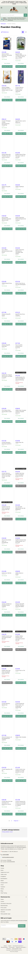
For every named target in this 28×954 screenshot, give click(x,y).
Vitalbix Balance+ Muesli (19, 573)
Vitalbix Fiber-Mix (19, 442)
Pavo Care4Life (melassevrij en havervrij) (18, 346)
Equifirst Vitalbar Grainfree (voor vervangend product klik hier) (20, 638)
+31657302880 (5, 854)
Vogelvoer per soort (5, 872)
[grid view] (22, 32)
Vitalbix (16, 187)
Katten (2, 870)
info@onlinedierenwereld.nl (8, 857)
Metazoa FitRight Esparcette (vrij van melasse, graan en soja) (7, 89)
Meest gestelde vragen (5, 914)
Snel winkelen (7, 63)
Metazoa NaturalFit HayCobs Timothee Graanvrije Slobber (19, 605)
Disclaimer (3, 911)
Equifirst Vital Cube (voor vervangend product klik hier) (6, 672)
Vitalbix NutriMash (19, 186)
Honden (2, 868)
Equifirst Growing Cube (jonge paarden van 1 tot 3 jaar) (20, 541)
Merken (2, 888)
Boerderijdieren (4, 878)
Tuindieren (3, 886)
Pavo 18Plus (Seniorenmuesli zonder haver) (7, 251)
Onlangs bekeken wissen (7, 831)
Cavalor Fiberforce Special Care (6, 704)
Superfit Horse (18, 59)
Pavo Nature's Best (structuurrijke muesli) (6, 411)
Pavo (3, 253)
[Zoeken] (25, 15)
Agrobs (16, 221)
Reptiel (2, 880)
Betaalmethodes (4, 905)
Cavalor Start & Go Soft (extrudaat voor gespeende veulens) (7, 803)
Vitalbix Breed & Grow (7, 283)
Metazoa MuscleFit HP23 (6, 187)
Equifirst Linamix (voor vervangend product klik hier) (7, 637)
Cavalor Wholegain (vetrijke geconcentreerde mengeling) (6, 123)
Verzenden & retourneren (6, 903)
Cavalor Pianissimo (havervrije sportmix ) (6, 443)
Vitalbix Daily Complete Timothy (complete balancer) (20, 412)
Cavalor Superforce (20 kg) (7, 770)
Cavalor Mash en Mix (20, 670)
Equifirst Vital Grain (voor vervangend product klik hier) (19, 475)
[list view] (25, 32)
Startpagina (3, 23)
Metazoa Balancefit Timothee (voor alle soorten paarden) (6, 156)
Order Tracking (4, 893)
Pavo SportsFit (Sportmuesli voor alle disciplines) (20, 508)
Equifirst (16, 158)
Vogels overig (3, 874)
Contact (2, 901)
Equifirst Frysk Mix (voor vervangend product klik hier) (6, 508)
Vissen (2, 884)
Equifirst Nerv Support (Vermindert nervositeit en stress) (7, 376)
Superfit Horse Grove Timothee (20, 314)
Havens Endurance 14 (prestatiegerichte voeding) (7, 738)
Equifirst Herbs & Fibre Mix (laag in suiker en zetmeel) (20, 156)
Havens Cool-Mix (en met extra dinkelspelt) (20, 284)
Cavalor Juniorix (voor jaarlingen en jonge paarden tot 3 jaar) (20, 771)
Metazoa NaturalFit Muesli (6, 314)
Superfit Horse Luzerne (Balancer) (20, 121)
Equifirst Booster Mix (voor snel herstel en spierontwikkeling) (20, 379)
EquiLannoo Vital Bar (6, 573)
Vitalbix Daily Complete (20, 737)
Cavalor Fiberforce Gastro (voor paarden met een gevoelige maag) (6, 475)
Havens (3, 57)
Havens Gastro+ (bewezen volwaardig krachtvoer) (7, 55)
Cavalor (16, 92)
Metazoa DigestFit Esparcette (6, 345)
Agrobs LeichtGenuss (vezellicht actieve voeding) (6, 605)
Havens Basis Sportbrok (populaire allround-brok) (6, 219)
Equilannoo (4, 574)
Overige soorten (4, 882)
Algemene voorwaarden (6, 909)
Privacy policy (4, 907)
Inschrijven (21, 926)
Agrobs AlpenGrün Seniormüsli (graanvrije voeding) (20, 219)
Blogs (2, 891)
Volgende (16, 820)
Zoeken (2, 899)
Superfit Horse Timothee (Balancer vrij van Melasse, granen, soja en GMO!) (20, 56)
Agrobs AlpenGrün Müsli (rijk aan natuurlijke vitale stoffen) (19, 251)
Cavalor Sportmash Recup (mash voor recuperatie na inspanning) (19, 705)
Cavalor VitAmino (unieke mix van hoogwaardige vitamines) (19, 89)
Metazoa (3, 91)
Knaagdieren (3, 876)
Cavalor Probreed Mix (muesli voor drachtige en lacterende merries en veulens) (20, 803)
